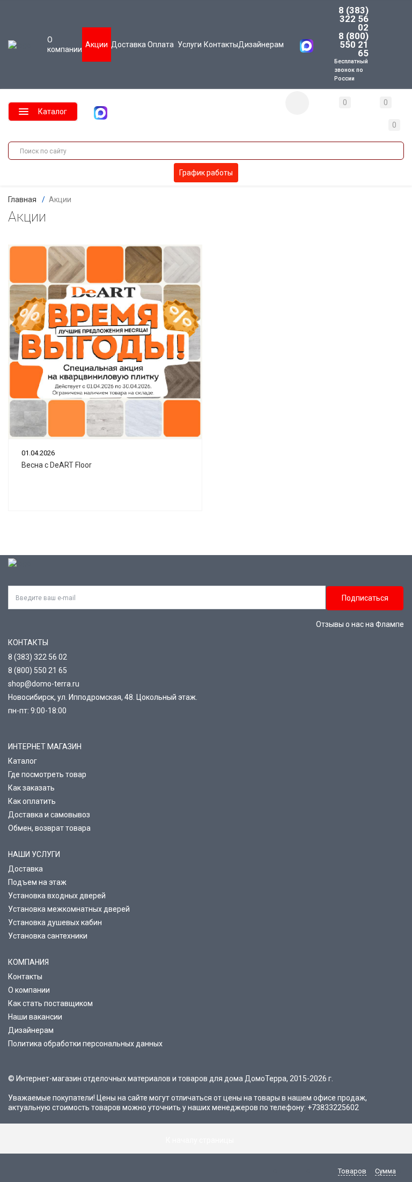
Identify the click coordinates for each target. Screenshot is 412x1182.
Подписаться (365, 598)
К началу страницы (201, 1140)
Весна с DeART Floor (56, 465)
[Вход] (297, 103)
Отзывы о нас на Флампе (360, 624)
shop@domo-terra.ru (43, 683)
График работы (206, 172)
